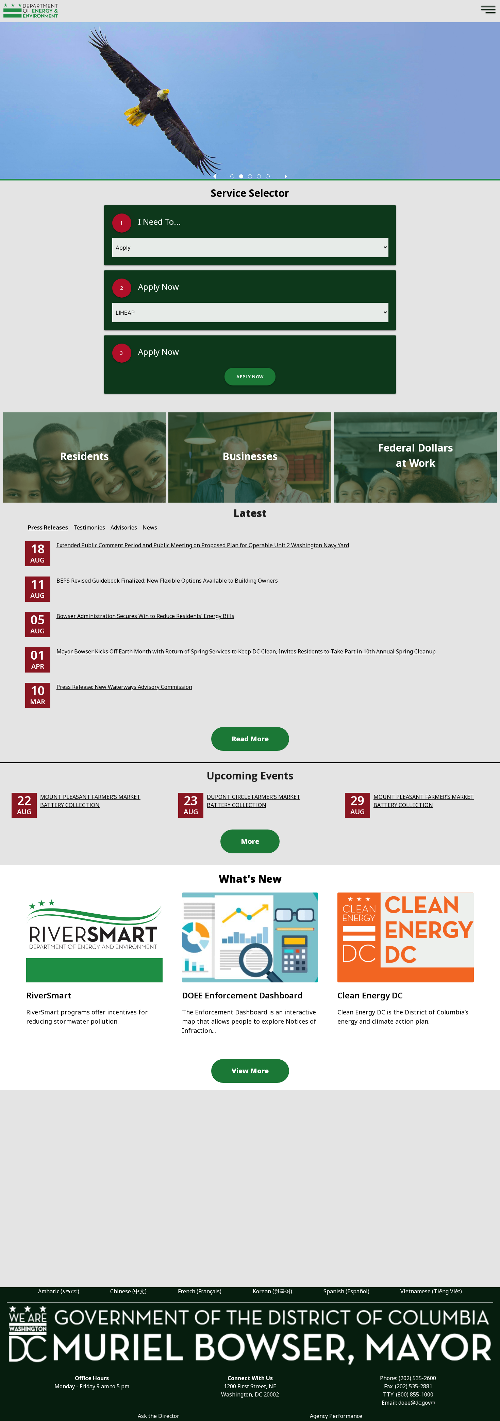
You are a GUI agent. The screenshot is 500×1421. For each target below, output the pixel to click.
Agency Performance (336, 1416)
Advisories (124, 527)
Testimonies (89, 527)
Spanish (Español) (346, 1291)
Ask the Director (158, 1416)
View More (250, 1070)
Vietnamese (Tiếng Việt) (431, 1291)
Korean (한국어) (272, 1291)
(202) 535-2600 (417, 1378)
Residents (84, 456)
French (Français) (199, 1291)
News (150, 527)
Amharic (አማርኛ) (58, 1291)
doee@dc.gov (414, 1402)
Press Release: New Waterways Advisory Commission (124, 687)
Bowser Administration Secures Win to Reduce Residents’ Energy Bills (145, 616)
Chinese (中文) (128, 1291)
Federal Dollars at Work (415, 455)
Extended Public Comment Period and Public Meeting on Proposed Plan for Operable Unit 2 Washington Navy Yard (202, 545)
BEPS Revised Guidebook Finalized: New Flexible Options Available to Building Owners (167, 580)
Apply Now (250, 377)
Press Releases (48, 527)
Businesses (250, 456)
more (250, 841)
